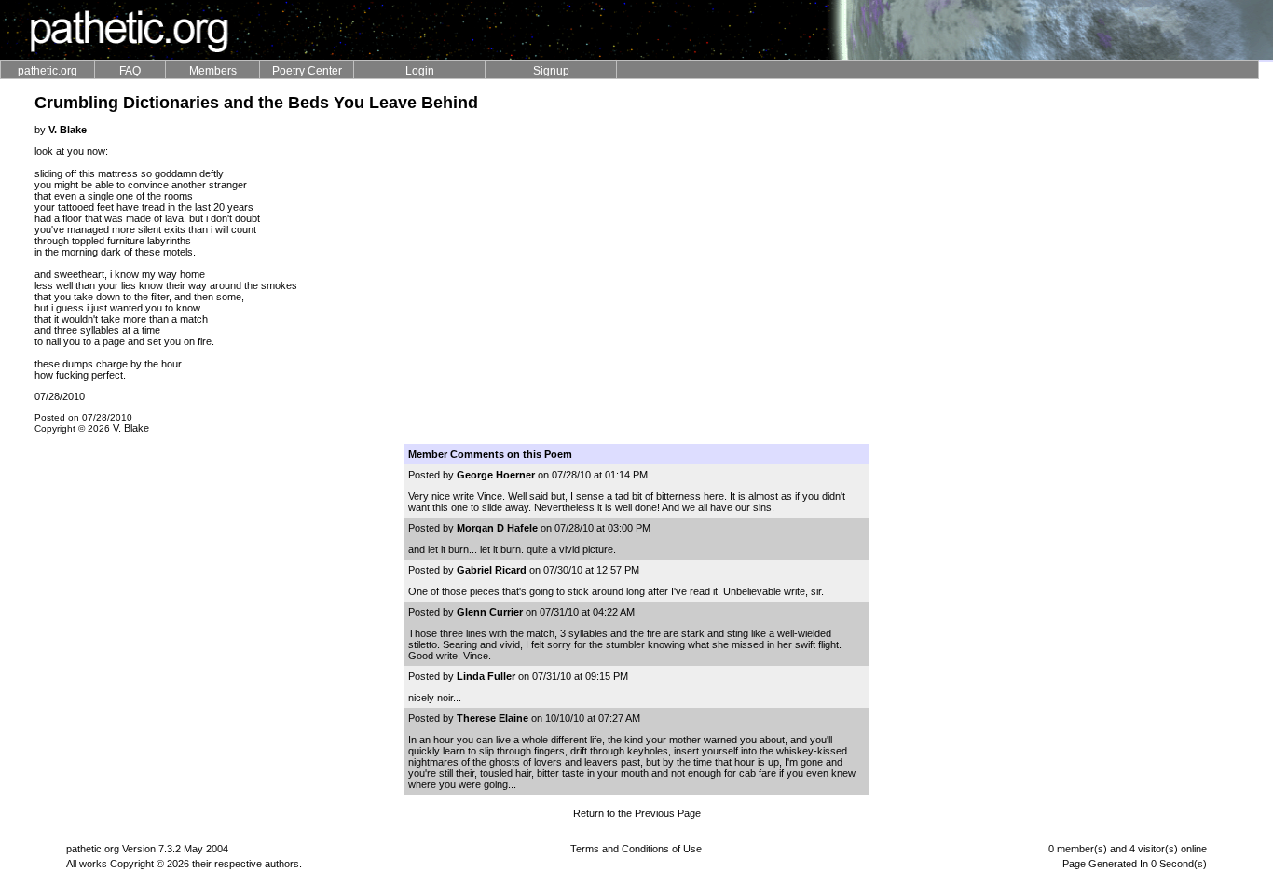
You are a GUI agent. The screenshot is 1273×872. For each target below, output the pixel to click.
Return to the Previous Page (637, 813)
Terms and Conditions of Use (636, 848)
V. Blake (131, 428)
